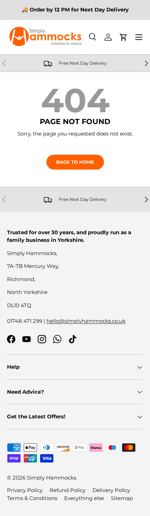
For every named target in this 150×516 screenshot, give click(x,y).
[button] (123, 37)
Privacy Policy (25, 490)
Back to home (75, 162)
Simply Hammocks (51, 477)
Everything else (84, 498)
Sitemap (122, 498)
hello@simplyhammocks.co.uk (86, 321)
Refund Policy (67, 490)
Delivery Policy (111, 490)
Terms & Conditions (32, 498)
